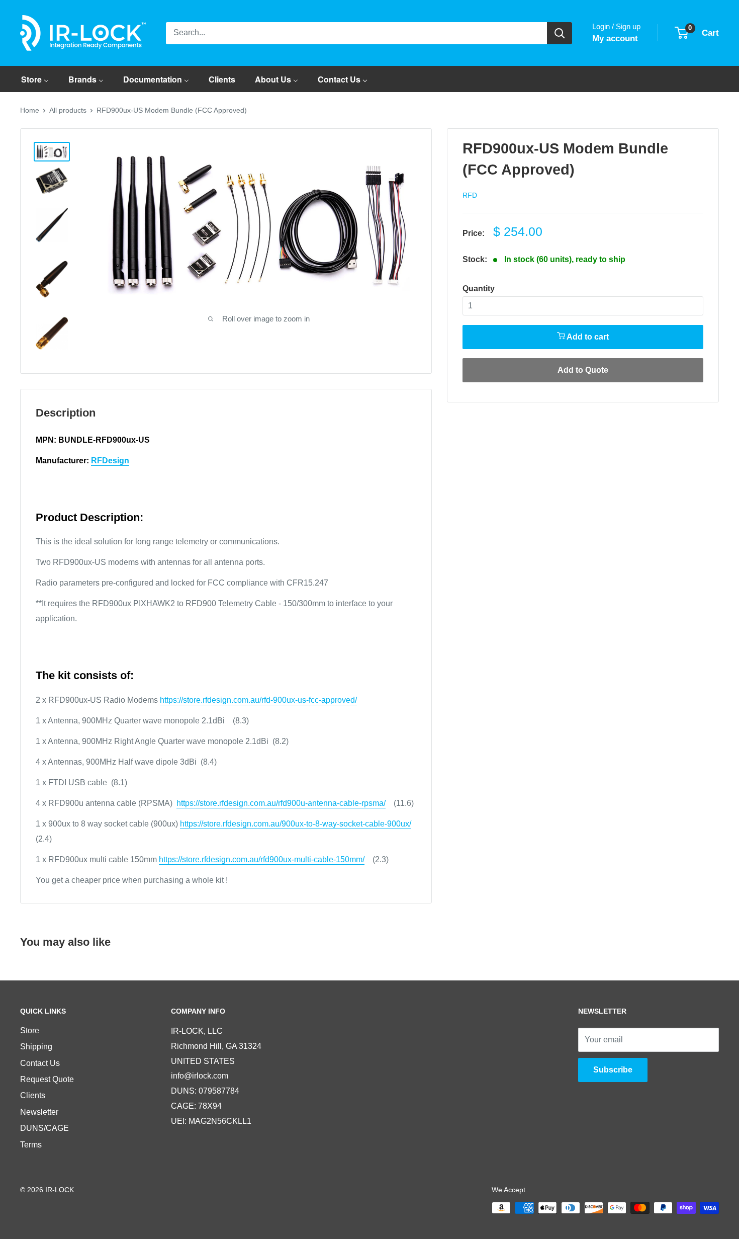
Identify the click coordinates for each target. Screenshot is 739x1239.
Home (29, 110)
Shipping (36, 1046)
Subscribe (612, 1069)
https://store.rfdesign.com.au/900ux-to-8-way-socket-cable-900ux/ (295, 823)
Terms (31, 1144)
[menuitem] (35, 79)
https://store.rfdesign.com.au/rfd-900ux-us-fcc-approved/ (258, 700)
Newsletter (39, 1112)
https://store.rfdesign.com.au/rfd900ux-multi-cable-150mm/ (261, 859)
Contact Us (40, 1063)
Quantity (479, 288)
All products (67, 110)
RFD (470, 195)
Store (29, 1030)
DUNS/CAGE (44, 1128)
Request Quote (47, 1079)
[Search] (559, 33)
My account (615, 38)
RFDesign (110, 460)
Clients (32, 1095)
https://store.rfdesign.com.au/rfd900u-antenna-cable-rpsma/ (281, 803)
